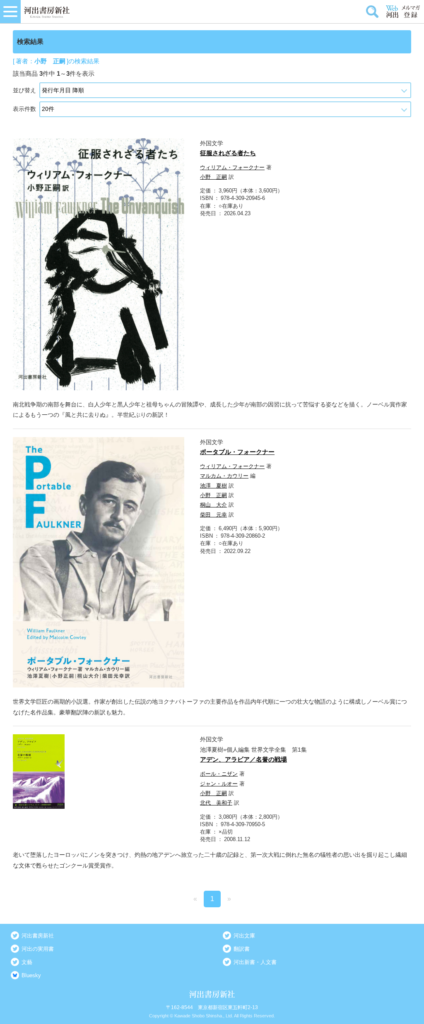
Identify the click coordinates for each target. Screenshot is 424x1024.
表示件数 (24, 109)
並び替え (24, 90)
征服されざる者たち (228, 152)
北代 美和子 (216, 803)
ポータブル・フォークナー (237, 451)
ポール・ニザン (219, 774)
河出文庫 (244, 936)
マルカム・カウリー (224, 476)
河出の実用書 (38, 949)
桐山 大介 (213, 505)
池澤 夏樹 (213, 486)
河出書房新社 (38, 936)
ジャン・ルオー (219, 784)
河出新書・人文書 (255, 962)
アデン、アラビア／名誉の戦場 (243, 759)
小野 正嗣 (213, 177)
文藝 (27, 962)
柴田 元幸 (213, 515)
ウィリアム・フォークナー (232, 167)
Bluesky (31, 975)
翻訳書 (242, 949)
